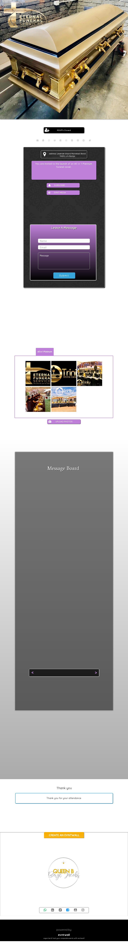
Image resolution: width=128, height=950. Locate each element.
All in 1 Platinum (45, 351)
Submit (64, 275)
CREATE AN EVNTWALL (64, 835)
